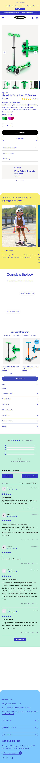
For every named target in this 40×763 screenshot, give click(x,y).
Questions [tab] (15, 471)
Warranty (6, 159)
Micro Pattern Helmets (24, 171)
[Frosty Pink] (11, 118)
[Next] (38, 13)
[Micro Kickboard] (20, 18)
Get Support (7, 734)
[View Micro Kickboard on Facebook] (7, 758)
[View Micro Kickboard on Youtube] (11, 757)
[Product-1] (13, 307)
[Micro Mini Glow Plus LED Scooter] (6, 85)
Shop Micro (7, 720)
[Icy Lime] (4, 118)
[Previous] (2, 13)
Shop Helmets (20, 9)
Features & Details (10, 148)
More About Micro (9, 727)
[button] (33, 18)
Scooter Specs (8, 153)
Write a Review (31, 476)
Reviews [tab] (6, 471)
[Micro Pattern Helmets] (8, 171)
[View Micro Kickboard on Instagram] (3, 758)
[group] (20, 13)
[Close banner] (38, 5)
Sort (21, 483)
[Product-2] (27, 289)
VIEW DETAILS (20, 378)
